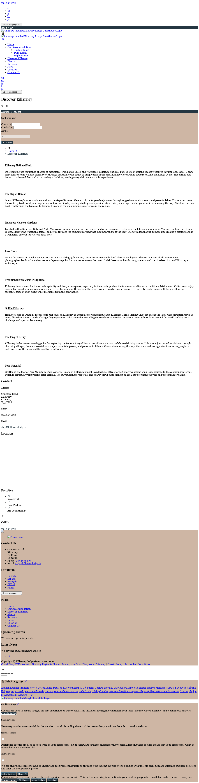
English (11, 575)
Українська (111, 691)
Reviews (12, 617)
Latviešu (118, 687)
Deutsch (57, 687)
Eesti (76, 687)
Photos (11, 614)
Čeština (191, 687)
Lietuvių (108, 687)
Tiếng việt (144, 691)
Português (132, 691)
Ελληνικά (68, 687)
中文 (30, 694)
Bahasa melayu (147, 687)
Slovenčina (21, 694)
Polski (10, 587)
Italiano (49, 691)
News (10, 620)
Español (11, 578)
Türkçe (96, 691)
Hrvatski (19, 691)
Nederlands (85, 691)
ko (8, 16)
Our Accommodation (19, 608)
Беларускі (180, 687)
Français (12, 581)
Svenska (174, 691)
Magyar (10, 691)
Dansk (48, 687)
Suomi (90, 687)
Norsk (74, 691)
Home (10, 606)
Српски (184, 691)
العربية (83, 687)
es (8, 10)
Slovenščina (8, 694)
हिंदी (3, 691)
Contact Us (13, 625)
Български (168, 687)
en (8, 8)
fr (8, 13)
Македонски (131, 687)
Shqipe (193, 691)
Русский (155, 691)
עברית (57, 691)
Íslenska (66, 691)
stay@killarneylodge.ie (14, 427)
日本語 (122, 691)
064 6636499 (8, 2)
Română (165, 691)
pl (8, 19)
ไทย (102, 691)
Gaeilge (99, 687)
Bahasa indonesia (34, 691)
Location (12, 622)
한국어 (11, 584)
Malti (159, 687)
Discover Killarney (17, 611)
